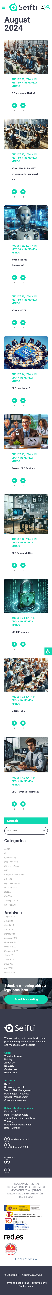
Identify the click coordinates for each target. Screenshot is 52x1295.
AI (5, 844)
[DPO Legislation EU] (26, 352)
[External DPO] (26, 675)
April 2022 (8, 968)
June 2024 (9, 925)
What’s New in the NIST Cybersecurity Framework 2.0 (25, 174)
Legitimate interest (12, 883)
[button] (48, 651)
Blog (6, 853)
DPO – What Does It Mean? (25, 792)
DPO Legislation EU (21, 388)
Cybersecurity (10, 857)
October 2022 (10, 947)
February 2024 (10, 938)
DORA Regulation (11, 866)
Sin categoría (10, 905)
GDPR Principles (20, 632)
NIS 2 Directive (10, 887)
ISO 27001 (9, 879)
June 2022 (9, 959)
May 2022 (8, 964)
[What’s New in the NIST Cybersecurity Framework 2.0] (26, 134)
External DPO (18, 711)
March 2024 (9, 934)
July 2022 (8, 955)
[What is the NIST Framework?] (26, 222)
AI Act (7, 849)
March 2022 (9, 972)
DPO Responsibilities (22, 553)
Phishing (8, 896)
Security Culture (11, 900)
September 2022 (11, 951)
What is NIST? (19, 310)
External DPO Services (23, 468)
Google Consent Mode (14, 875)
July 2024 (8, 921)
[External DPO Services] (26, 431)
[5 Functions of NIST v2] (26, 57)
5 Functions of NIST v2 (23, 93)
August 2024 (9, 916)
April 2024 (8, 929)
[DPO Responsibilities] (26, 514)
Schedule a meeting (26, 999)
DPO (14, 377)
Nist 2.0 (16, 82)
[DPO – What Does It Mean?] (26, 754)
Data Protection (11, 862)
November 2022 (11, 942)
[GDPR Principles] (26, 596)
